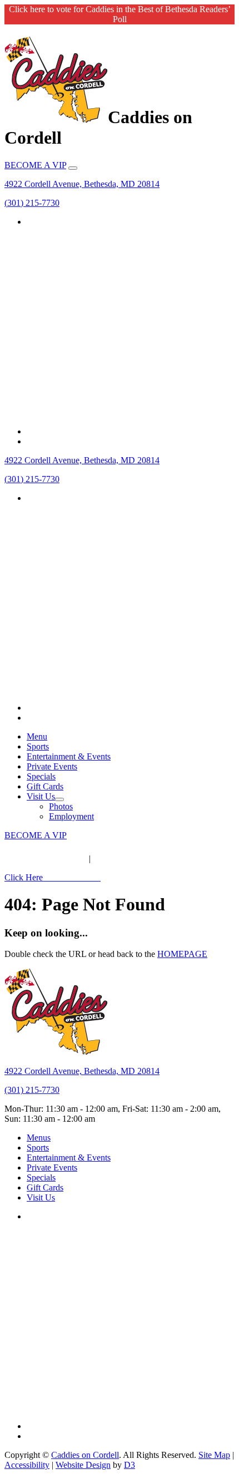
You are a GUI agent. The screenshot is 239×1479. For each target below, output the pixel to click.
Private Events (52, 766)
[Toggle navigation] (72, 168)
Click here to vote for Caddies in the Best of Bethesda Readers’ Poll (120, 14)
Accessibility (26, 1465)
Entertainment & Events (69, 756)
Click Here (52, 877)
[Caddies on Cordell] (56, 117)
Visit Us (41, 796)
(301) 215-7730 (31, 202)
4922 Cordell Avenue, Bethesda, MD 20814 (82, 184)
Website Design (83, 1465)
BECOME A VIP (35, 165)
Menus (39, 1137)
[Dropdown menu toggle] (59, 799)
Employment (71, 816)
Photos (61, 806)
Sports (38, 746)
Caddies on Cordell (85, 1455)
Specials (41, 776)
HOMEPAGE (182, 954)
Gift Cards (45, 786)
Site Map (214, 1455)
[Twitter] (131, 431)
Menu (37, 736)
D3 (129, 1465)
